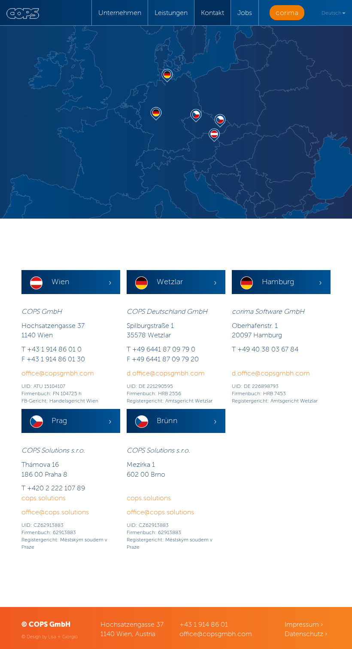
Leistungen (171, 13)
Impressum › (304, 624)
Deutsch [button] (331, 13)
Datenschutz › (306, 634)
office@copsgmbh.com (57, 373)
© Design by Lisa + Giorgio (49, 637)
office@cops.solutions (55, 512)
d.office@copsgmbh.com (166, 373)
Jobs (244, 13)
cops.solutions (43, 498)
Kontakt (212, 13)
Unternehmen (119, 13)
